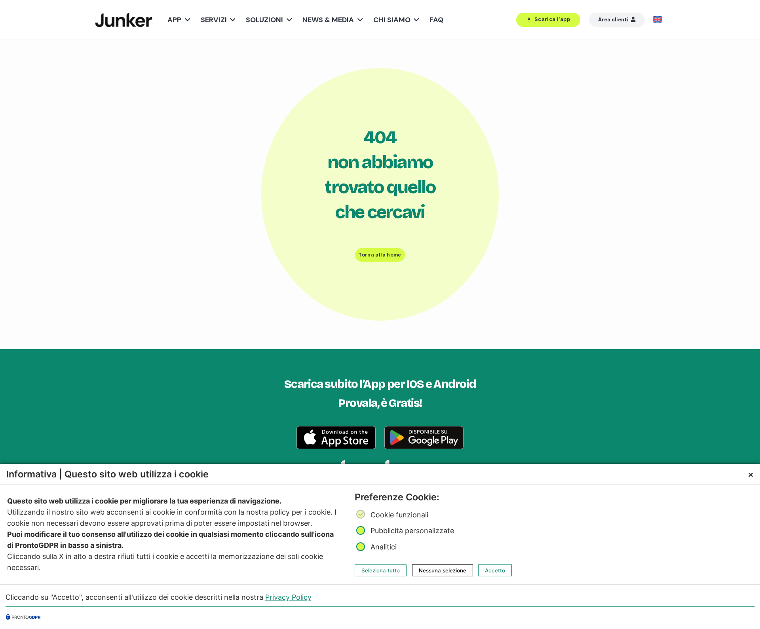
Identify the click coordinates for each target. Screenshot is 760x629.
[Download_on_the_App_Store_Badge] (336, 437)
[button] (185, 20)
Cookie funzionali (399, 515)
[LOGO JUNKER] (123, 20)
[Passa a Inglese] (659, 20)
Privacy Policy (288, 597)
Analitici (383, 547)
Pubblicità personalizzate (412, 530)
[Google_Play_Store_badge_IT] (424, 437)
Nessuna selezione (442, 570)
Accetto (495, 570)
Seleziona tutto (380, 570)
